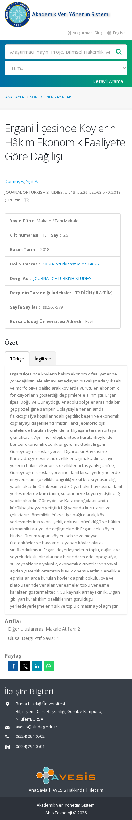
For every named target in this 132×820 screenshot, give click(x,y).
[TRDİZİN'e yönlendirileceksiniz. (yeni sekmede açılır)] (26, 200)
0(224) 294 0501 (30, 746)
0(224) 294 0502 (30, 736)
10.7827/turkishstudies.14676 (71, 264)
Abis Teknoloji (58, 813)
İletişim (96, 790)
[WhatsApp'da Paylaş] (49, 666)
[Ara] (119, 52)
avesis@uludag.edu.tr (36, 726)
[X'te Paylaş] (25, 666)
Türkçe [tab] (17, 359)
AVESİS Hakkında (69, 790)
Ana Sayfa (14, 96)
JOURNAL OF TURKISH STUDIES (63, 278)
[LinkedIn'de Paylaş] (37, 666)
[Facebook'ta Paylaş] (13, 666)
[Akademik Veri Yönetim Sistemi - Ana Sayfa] (18, 14)
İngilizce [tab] (43, 359)
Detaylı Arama (107, 81)
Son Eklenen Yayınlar (50, 96)
